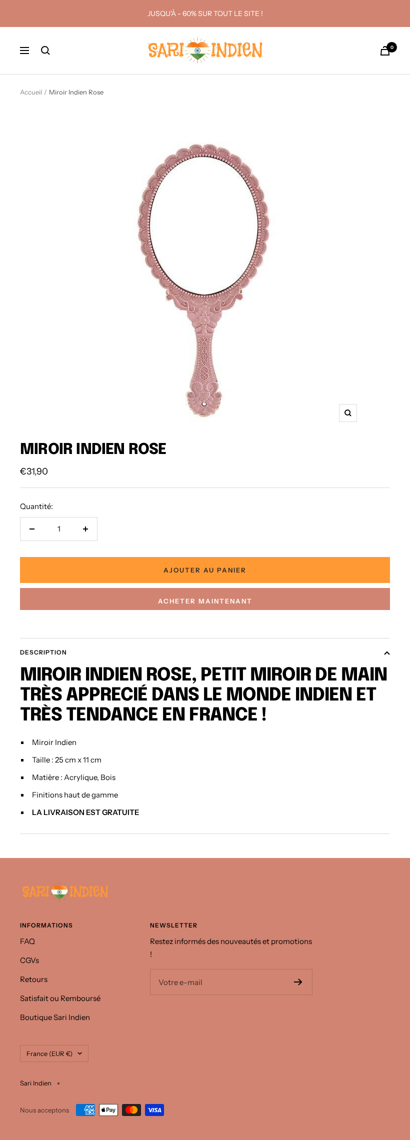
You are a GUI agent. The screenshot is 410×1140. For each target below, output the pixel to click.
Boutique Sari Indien (55, 1017)
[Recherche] (45, 50)
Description (43, 652)
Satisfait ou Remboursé (60, 998)
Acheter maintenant (205, 601)
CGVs (29, 960)
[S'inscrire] (298, 982)
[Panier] (385, 51)
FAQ (27, 941)
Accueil (31, 92)
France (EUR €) (49, 1054)
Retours (34, 979)
